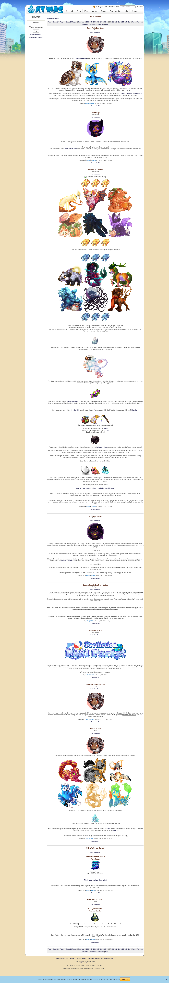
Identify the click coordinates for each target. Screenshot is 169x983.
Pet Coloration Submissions (132, 93)
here (108, 829)
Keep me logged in (37, 27)
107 (98, 22)
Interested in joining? (36, 37)
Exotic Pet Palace (81, 58)
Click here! (135, 410)
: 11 (95, 677)
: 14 (95, 623)
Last (106, 24)
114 (122, 22)
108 (101, 22)
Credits (106, 958)
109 (104, 22)
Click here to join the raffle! (95, 880)
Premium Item (73, 401)
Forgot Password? (36, 34)
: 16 (95, 162)
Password (36, 22)
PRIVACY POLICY (75, 958)
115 (126, 22)
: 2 (95, 942)
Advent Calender (71, 149)
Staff (111, 958)
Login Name (36, 17)
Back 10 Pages (71, 22)
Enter (106, 428)
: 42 (95, 509)
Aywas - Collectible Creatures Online (45, 8)
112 (116, 22)
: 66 (95, 578)
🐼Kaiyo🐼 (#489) (90, 160)
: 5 (95, 841)
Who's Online (84, 962)
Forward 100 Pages (97, 24)
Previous (81, 22)
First (49, 22)
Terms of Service (62, 958)
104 (87, 22)
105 (91, 22)
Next (133, 22)
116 (129, 22)
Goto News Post (95, 32)
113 (119, 22)
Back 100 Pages (58, 22)
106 (94, 22)
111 (112, 22)
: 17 (95, 893)
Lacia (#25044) (89, 103)
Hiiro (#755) (89, 621)
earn (114, 830)
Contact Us (99, 958)
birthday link (75, 410)
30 (82, 961)
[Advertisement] (36, 57)
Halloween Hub (101, 447)
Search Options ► (53, 19)
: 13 (95, 106)
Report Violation (88, 958)
